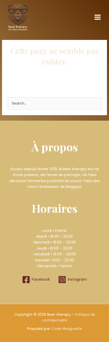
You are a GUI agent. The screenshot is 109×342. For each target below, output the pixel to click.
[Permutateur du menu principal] (97, 17)
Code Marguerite (66, 328)
